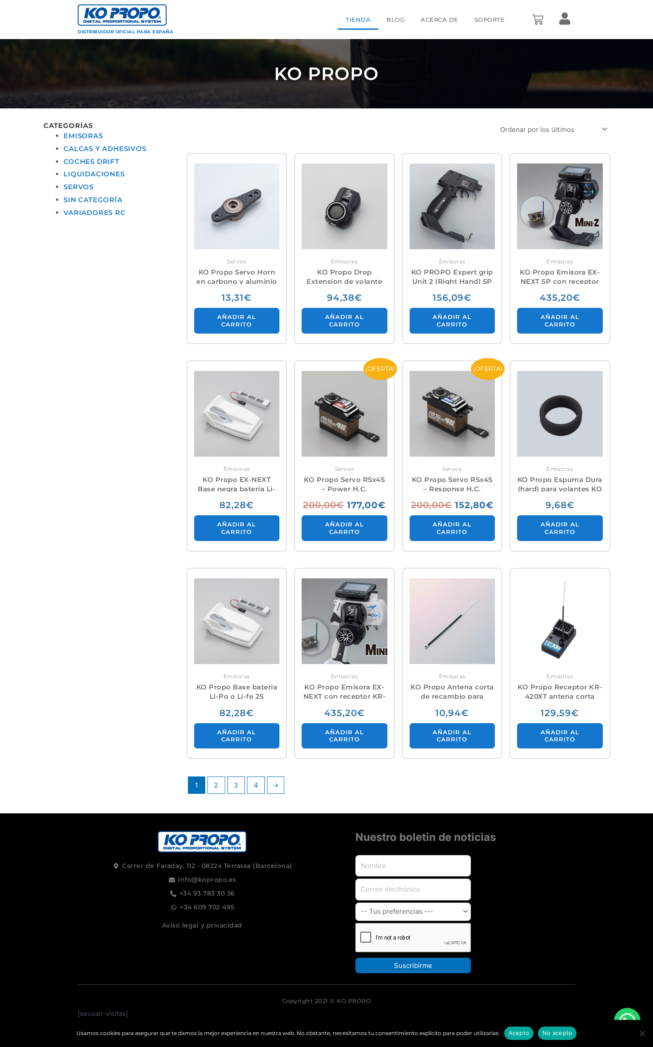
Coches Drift (91, 161)
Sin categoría (93, 199)
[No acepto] (641, 1033)
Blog (395, 19)
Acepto (519, 1032)
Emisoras (83, 135)
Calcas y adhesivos (105, 148)
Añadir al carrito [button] (236, 320)
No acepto (557, 1032)
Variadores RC (94, 212)
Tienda (358, 19)
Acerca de (439, 19)
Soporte (489, 19)
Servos (79, 187)
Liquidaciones (94, 174)
